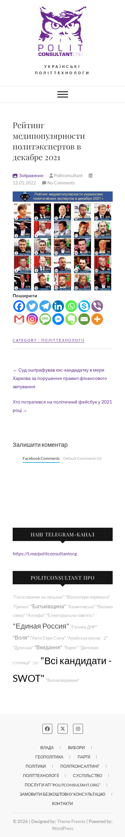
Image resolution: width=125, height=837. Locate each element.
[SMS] (45, 319)
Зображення (31, 175)
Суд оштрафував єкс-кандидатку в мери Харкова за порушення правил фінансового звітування (60, 378)
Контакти (62, 803)
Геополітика (49, 756)
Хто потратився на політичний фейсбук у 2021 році (62, 406)
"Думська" (23, 647)
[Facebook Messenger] (58, 319)
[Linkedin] (58, 306)
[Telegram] (45, 306)
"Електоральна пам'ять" (70, 615)
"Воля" (21, 637)
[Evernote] (71, 319)
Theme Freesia (71, 821)
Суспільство (87, 775)
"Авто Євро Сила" (48, 638)
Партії (84, 756)
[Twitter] (32, 306)
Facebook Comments (41, 458)
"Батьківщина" (48, 606)
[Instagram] (32, 319)
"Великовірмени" (62, 680)
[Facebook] (19, 306)
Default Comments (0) (82, 458)
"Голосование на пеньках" (38, 597)
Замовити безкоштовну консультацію (62, 794)
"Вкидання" (48, 647)
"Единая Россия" (41, 625)
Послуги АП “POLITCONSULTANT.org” (62, 784)
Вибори (76, 747)
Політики (36, 766)
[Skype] (84, 306)
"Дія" (35, 663)
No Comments (61, 182)
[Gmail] (19, 319)
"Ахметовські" (81, 606)
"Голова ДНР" (84, 627)
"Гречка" (21, 606)
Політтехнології (63, 340)
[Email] (84, 319)
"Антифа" (35, 615)
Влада (47, 747)
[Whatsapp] (71, 306)
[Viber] (97, 306)
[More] (97, 319)
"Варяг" (70, 647)
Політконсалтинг (80, 766)
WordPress (62, 828)
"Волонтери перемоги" (87, 597)
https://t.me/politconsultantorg (45, 553)
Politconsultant (68, 175)
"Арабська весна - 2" (87, 638)
